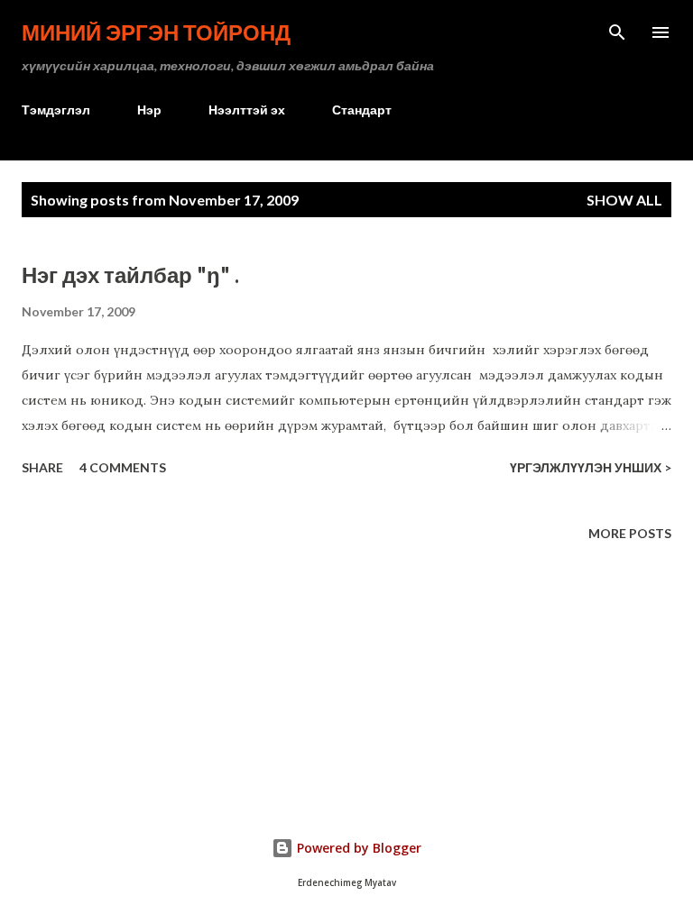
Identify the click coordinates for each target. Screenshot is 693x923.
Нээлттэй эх (246, 109)
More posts (629, 533)
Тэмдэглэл (56, 109)
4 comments (122, 467)
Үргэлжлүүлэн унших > (590, 467)
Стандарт (362, 109)
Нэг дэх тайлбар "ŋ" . (130, 274)
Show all (624, 199)
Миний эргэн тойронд (156, 32)
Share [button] (42, 467)
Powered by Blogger (357, 847)
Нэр (149, 109)
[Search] (617, 32)
